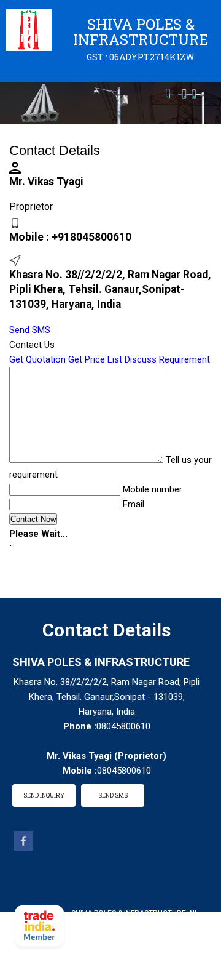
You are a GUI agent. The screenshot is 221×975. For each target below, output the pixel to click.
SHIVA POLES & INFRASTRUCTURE (140, 38)
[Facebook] (23, 847)
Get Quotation (37, 359)
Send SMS (29, 329)
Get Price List (95, 359)
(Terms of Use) (157, 930)
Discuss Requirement (167, 359)
